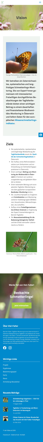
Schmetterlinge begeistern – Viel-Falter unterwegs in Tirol (26, 399)
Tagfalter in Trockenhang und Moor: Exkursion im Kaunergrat (25, 409)
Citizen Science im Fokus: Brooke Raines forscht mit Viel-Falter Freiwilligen (26, 418)
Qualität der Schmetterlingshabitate (24, 155)
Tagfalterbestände (18, 154)
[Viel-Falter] (2, 2)
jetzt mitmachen (21, 305)
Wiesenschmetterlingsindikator (21, 121)
